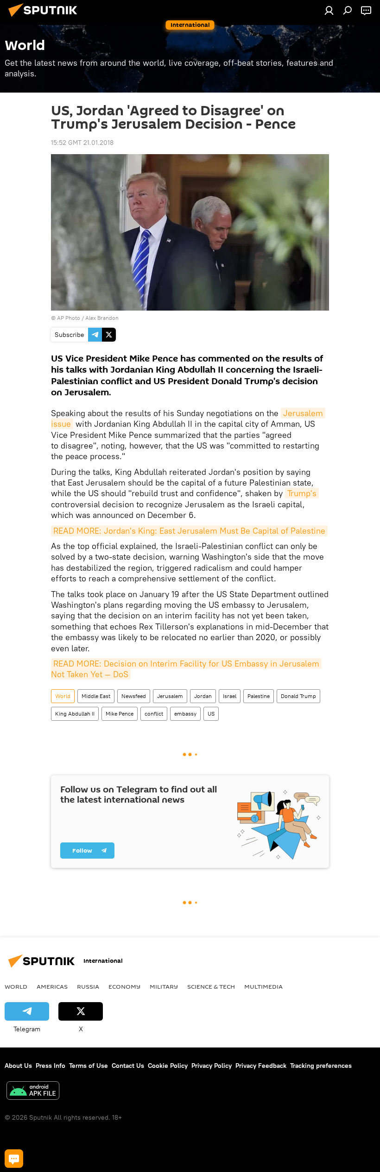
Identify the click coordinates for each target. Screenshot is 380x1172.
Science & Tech (211, 986)
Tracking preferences (321, 1065)
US (211, 713)
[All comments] (14, 1158)
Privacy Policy (211, 1065)
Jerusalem (170, 695)
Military (164, 986)
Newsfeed (133, 695)
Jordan (203, 695)
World (62, 695)
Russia (88, 986)
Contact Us (128, 1065)
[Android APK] (32, 1091)
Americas (52, 986)
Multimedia (263, 986)
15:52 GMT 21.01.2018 (82, 142)
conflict (154, 713)
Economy (124, 986)
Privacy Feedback (260, 1065)
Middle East (96, 695)
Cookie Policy (168, 1065)
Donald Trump (298, 695)
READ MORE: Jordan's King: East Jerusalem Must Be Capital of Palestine (189, 530)
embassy (185, 713)
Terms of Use (88, 1065)
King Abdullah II (75, 713)
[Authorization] (329, 10)
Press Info (50, 1065)
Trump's (302, 493)
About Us (18, 1065)
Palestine (258, 695)
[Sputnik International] (45, 18)
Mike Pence (119, 713)
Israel (229, 695)
